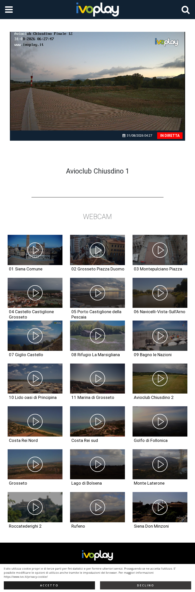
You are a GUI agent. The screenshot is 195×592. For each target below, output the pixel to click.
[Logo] (167, 42)
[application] (97, 81)
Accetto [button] (49, 585)
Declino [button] (145, 585)
